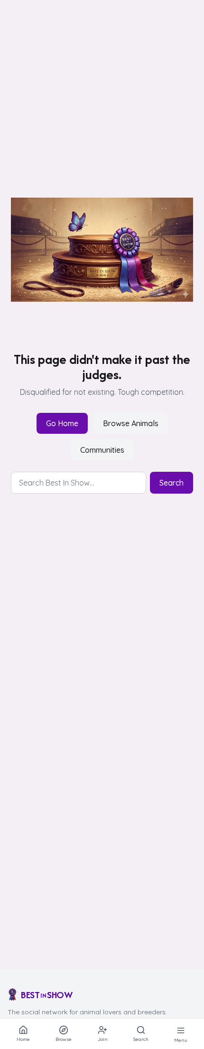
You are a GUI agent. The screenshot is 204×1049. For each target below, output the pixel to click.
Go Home (62, 423)
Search (171, 482)
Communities (102, 450)
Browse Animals (130, 423)
